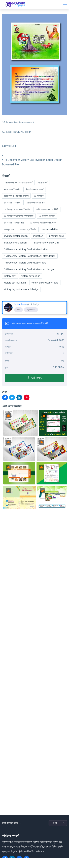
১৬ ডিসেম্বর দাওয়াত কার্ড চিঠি (47, 209)
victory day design (30, 276)
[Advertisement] (35, 799)
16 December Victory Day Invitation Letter (26, 249)
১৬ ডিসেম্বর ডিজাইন (12, 202)
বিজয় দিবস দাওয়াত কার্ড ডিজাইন (16, 196)
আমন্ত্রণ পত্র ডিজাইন (28, 229)
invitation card (56, 236)
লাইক (18, 310)
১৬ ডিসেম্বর (39, 196)
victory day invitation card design (21, 289)
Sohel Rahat (20, 304)
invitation (38, 236)
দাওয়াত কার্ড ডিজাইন (12, 189)
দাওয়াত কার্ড (43, 182)
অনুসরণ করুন (31, 310)
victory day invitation (15, 282)
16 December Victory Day (45, 242)
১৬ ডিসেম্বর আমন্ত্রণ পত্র (14, 222)
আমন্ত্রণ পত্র (9, 229)
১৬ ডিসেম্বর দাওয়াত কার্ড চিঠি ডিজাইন (18, 216)
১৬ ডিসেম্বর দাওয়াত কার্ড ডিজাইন (17, 209)
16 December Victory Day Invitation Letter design (29, 256)
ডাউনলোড (36, 378)
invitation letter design (16, 236)
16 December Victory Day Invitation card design (29, 269)
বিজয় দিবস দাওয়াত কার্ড (35, 189)
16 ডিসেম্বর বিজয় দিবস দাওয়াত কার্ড (18, 182)
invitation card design (15, 242)
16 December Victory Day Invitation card (25, 262)
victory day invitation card (44, 282)
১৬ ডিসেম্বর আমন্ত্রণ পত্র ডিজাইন (43, 222)
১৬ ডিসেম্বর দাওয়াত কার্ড (35, 202)
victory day (10, 276)
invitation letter (50, 229)
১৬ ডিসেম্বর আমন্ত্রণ (47, 216)
